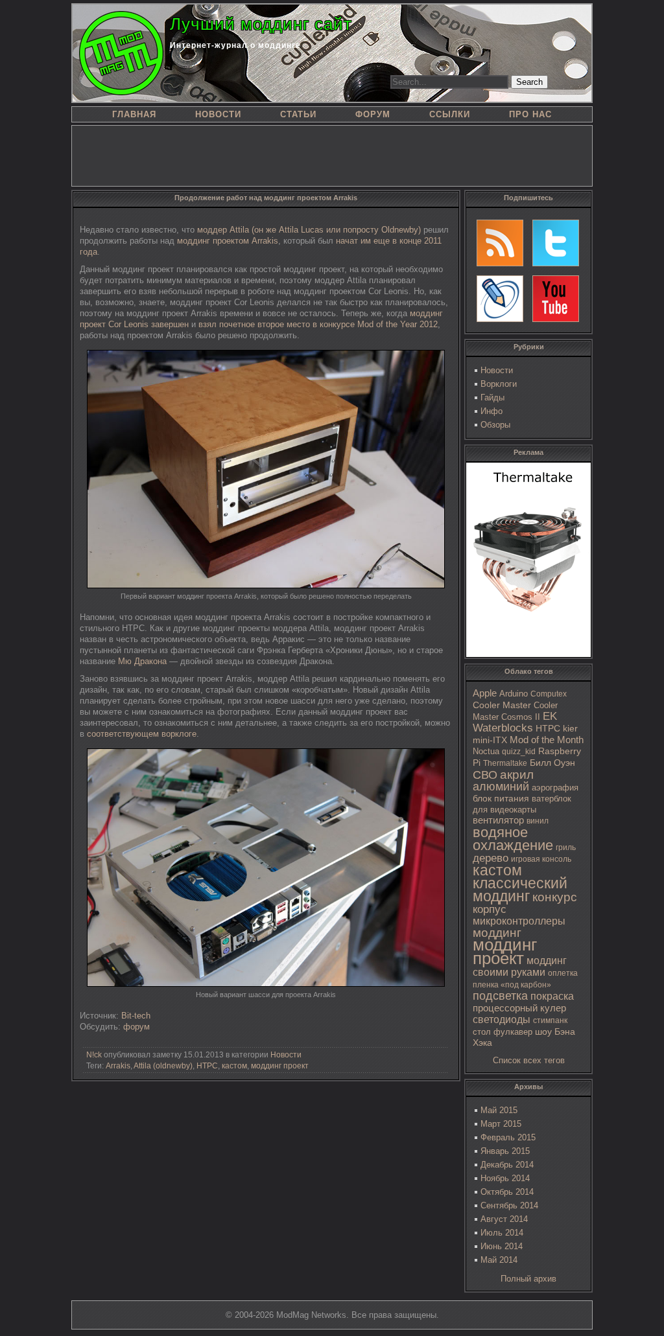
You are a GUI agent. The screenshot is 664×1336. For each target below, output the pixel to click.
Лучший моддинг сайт (261, 24)
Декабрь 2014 (507, 1164)
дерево (490, 858)
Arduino (513, 693)
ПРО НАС (530, 114)
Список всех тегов (529, 1060)
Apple (485, 693)
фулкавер (512, 1032)
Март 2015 (500, 1124)
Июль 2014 (501, 1233)
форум (136, 1026)
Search (529, 82)
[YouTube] (555, 298)
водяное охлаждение (513, 838)
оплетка (563, 973)
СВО (485, 774)
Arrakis (118, 1065)
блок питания (501, 798)
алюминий (501, 786)
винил (538, 820)
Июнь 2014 (501, 1246)
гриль (566, 847)
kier (570, 728)
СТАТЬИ (298, 114)
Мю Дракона (142, 661)
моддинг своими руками (520, 966)
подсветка (500, 995)
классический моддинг (520, 889)
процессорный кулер (519, 1007)
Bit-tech (135, 1015)
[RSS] (500, 243)
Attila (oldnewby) (163, 1065)
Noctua (486, 751)
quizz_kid (519, 751)
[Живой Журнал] (500, 298)
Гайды (492, 397)
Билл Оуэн (552, 763)
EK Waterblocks (515, 722)
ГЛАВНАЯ (134, 114)
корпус (489, 909)
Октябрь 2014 (507, 1192)
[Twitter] (555, 243)
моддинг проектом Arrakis (227, 241)
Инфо (491, 411)
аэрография (555, 787)
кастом (497, 870)
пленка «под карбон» (512, 984)
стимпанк (550, 1020)
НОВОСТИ (218, 114)
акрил (517, 774)
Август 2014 (504, 1219)
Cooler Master (502, 705)
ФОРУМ (372, 114)
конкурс (554, 897)
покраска (552, 996)
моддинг (497, 932)
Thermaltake (505, 763)
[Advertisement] (332, 155)
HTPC (548, 728)
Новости (496, 370)
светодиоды (501, 1019)
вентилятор (498, 820)
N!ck (94, 1054)
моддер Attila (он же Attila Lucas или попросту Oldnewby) (309, 230)
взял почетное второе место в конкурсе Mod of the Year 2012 (318, 324)
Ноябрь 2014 (505, 1178)
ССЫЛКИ (449, 114)
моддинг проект (505, 951)
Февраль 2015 (508, 1137)
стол (482, 1032)
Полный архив (528, 1279)
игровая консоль (541, 859)
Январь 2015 (505, 1151)
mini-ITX (490, 740)
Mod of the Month (547, 739)
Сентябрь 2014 (509, 1205)
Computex (548, 693)
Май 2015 (498, 1110)
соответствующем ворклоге (141, 734)
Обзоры (495, 425)
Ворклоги (498, 384)
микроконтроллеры (519, 921)
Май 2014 (498, 1260)
